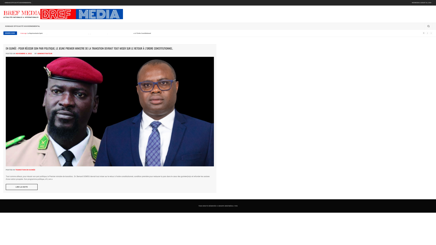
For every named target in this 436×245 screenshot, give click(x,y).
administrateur (44, 53)
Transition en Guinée (25, 170)
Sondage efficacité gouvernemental (18, 3)
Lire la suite (22, 187)
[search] (428, 26)
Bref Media (21, 13)
